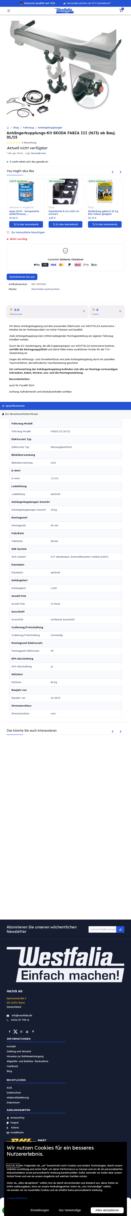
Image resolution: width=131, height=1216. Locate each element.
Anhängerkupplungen (50, 127)
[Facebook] (9, 1031)
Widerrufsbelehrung (18, 1097)
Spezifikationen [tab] (15, 405)
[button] (27, 232)
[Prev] (112, 172)
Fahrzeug (28, 127)
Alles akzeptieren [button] (107, 1210)
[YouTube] (27, 1031)
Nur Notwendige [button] (70, 1210)
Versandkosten (38, 153)
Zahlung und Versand (19, 1051)
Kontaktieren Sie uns (22, 276)
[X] (15, 1031)
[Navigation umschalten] (9, 11)
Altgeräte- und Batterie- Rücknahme (27, 1061)
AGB (9, 1087)
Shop (16, 127)
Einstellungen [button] (40, 1210)
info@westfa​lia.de (22, 1015)
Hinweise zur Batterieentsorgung (25, 1056)
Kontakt (11, 1046)
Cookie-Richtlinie (17, 1198)
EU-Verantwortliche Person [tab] (21, 414)
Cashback (12, 1066)
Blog (9, 1071)
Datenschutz (14, 1092)
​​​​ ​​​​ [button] (120, 929)
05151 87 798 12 (19, 1019)
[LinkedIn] (33, 1031)
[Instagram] (21, 1031)
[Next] (120, 172)
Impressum (13, 1102)
